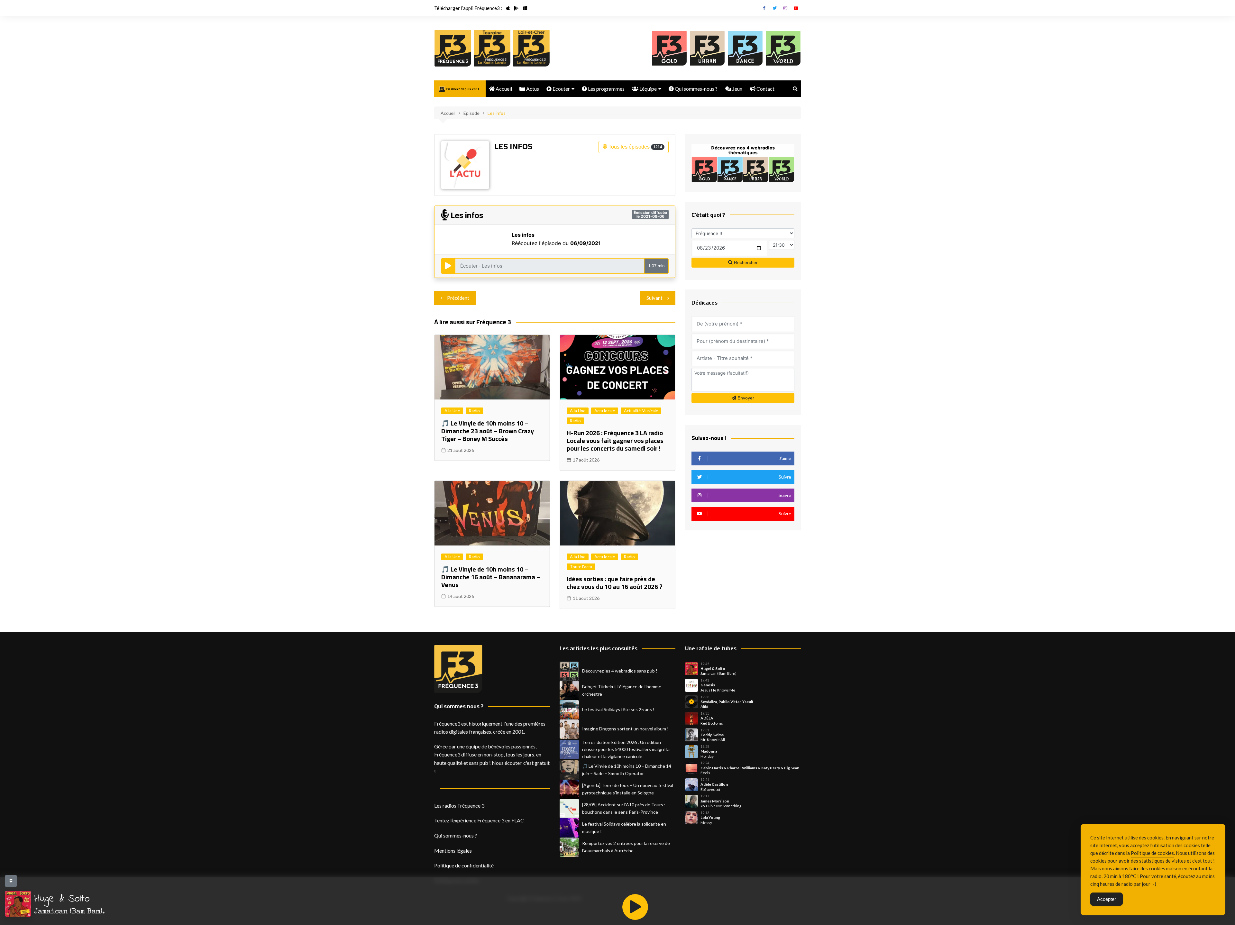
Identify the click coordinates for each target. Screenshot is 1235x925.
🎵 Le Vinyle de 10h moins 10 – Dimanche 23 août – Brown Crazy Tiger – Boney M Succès (487, 430)
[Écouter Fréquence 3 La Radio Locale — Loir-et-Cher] (531, 48)
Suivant (654, 298)
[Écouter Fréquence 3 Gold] (669, 48)
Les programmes (606, 89)
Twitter (775, 8)
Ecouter (561, 89)
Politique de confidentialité (464, 865)
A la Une (452, 410)
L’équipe (647, 89)
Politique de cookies (1152, 853)
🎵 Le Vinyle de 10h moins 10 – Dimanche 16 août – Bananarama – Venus (490, 577)
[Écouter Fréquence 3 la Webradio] (452, 48)
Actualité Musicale (641, 410)
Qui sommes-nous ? (696, 89)
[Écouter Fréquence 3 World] (783, 48)
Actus (532, 89)
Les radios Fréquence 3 (459, 805)
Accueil (503, 89)
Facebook (764, 8)
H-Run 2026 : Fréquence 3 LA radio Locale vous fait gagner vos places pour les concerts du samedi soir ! (615, 440)
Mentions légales (453, 850)
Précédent (458, 298)
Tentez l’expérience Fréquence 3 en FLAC (479, 820)
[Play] (635, 907)
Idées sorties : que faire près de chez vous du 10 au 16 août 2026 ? (615, 582)
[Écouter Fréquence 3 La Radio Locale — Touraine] (492, 48)
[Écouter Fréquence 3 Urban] (707, 48)
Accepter (1106, 899)
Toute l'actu (581, 566)
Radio (474, 410)
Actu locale (604, 410)
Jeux (736, 89)
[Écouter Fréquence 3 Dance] (745, 48)
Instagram (785, 8)
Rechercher (745, 262)
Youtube (796, 8)
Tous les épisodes (634, 147)
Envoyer (745, 397)
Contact (764, 89)
